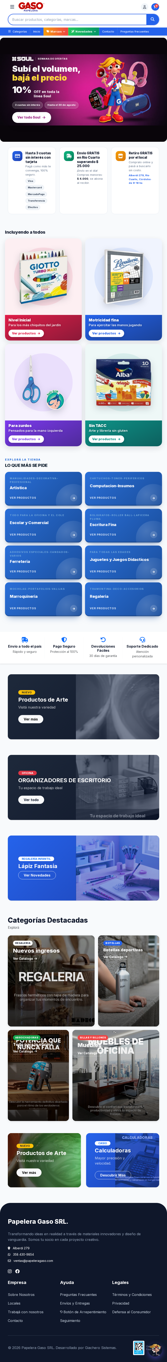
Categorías (20, 31)
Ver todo (31, 800)
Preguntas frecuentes (134, 31)
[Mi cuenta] (144, 7)
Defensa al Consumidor (131, 1312)
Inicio (36, 31)
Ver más (31, 719)
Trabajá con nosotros (25, 1312)
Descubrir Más (113, 1175)
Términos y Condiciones (132, 1294)
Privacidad (120, 1303)
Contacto (108, 31)
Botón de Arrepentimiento (84, 1312)
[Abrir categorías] (12, 7)
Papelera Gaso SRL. (38, 1221)
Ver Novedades (37, 875)
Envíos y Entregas (75, 1303)
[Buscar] (152, 19)
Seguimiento (70, 1320)
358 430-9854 (23, 1254)
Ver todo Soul (28, 117)
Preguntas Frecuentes (78, 1294)
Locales (14, 1303)
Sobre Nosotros (21, 1294)
